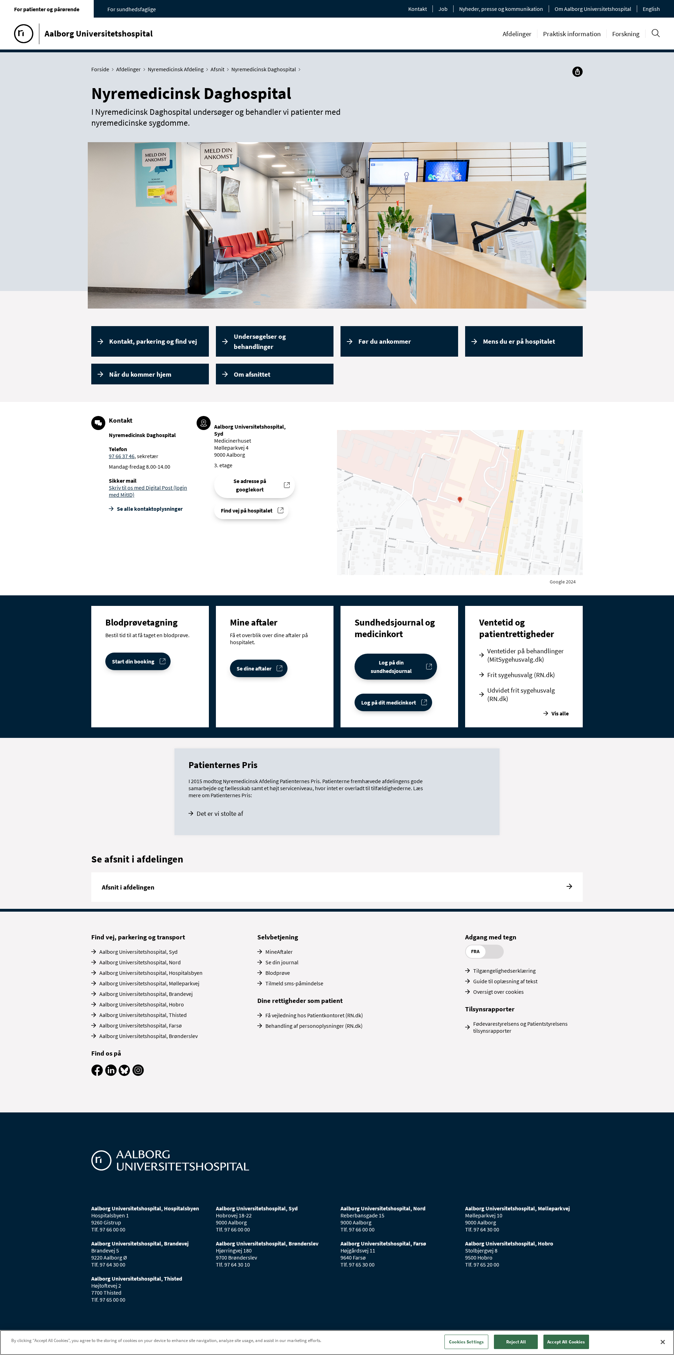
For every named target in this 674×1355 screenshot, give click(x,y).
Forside (100, 69)
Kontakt (417, 8)
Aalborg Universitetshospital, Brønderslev (148, 1035)
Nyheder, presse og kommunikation (501, 8)
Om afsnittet (252, 374)
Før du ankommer (384, 341)
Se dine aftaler (254, 668)
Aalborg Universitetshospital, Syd (138, 951)
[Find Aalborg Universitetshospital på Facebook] (97, 1073)
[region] (337, 1342)
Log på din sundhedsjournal (391, 666)
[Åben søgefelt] (655, 33)
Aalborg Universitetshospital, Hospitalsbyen (151, 972)
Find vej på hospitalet (246, 510)
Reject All (516, 1342)
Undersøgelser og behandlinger (260, 341)
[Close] (662, 1342)
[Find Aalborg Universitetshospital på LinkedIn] (111, 1073)
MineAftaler (279, 951)
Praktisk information (572, 33)
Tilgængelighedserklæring (504, 970)
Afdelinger (517, 33)
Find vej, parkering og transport (138, 937)
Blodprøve (277, 972)
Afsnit (217, 69)
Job (443, 8)
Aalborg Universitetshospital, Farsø (140, 1025)
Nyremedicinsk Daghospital (263, 69)
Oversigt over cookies (498, 991)
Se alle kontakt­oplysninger (150, 508)
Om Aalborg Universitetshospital (593, 8)
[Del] (577, 71)
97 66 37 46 (121, 456)
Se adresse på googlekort (249, 485)
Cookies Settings (466, 1342)
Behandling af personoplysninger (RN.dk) (314, 1025)
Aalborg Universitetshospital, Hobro (141, 1004)
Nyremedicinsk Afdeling (176, 69)
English (651, 8)
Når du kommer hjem (140, 374)
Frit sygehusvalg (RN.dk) (521, 674)
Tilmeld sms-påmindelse (294, 983)
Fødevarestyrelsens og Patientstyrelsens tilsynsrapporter (520, 1027)
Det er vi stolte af (220, 813)
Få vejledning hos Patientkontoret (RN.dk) (314, 1015)
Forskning (626, 33)
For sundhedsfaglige (131, 9)
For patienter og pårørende (46, 9)
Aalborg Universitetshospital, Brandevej (146, 993)
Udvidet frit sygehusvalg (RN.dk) (521, 694)
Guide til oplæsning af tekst (505, 981)
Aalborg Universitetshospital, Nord (140, 962)
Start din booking (133, 661)
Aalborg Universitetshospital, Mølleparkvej (149, 983)
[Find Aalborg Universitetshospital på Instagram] (138, 1073)
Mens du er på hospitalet (519, 341)
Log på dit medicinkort (388, 702)
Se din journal (281, 962)
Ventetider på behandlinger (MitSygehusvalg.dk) (525, 655)
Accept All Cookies (566, 1342)
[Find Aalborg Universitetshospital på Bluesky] (124, 1073)
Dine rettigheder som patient (300, 1000)
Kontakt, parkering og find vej (153, 341)
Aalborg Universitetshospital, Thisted (143, 1014)
